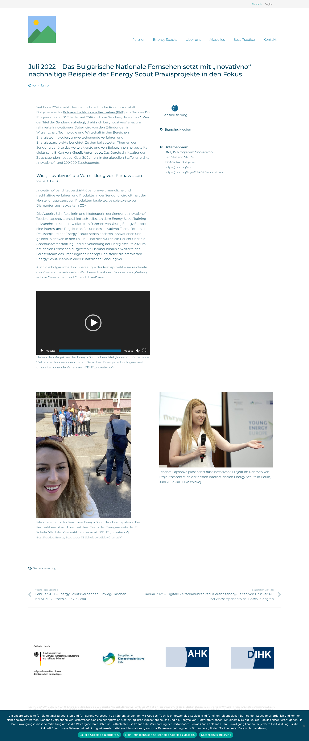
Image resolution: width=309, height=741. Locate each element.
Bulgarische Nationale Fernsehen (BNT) (94, 112)
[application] (93, 323)
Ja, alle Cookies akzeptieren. (99, 734)
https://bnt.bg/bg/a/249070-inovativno (194, 172)
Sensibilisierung (44, 568)
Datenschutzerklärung (216, 734)
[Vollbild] (144, 350)
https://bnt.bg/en (178, 167)
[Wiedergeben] (42, 350)
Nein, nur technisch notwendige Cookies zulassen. (160, 734)
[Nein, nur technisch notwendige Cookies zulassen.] (304, 726)
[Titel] (42, 29)
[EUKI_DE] (122, 664)
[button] (93, 322)
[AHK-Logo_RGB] (187, 657)
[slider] (90, 351)
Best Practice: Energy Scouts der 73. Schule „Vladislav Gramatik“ (79, 537)
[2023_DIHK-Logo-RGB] (252, 658)
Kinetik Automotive (87, 152)
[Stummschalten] (138, 350)
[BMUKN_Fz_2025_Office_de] (56, 660)
